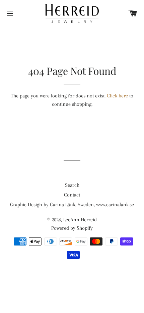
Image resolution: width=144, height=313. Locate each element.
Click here (117, 96)
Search (72, 185)
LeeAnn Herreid (80, 220)
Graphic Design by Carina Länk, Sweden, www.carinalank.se (72, 205)
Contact (72, 195)
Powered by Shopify (72, 228)
